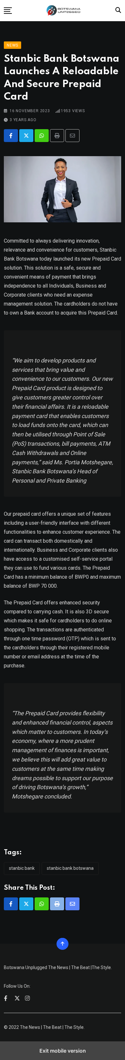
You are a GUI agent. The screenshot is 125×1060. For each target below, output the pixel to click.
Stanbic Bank (22, 868)
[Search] (118, 10)
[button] (8, 10)
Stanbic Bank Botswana (70, 868)
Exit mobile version (62, 1050)
